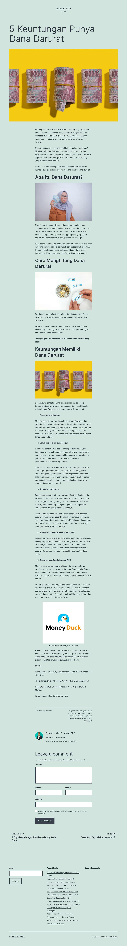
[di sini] (76, 660)
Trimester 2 (87, 718)
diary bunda (63, 8)
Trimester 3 (88, 721)
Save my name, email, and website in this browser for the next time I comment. (62, 812)
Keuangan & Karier (85, 711)
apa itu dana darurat (80, 713)
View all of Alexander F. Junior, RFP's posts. (61, 741)
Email (68, 788)
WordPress (113, 936)
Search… (12, 868)
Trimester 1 (79, 718)
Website (38, 799)
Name (38, 788)
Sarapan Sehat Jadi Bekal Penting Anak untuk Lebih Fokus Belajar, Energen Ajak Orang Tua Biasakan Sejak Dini (62, 895)
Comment (39, 764)
